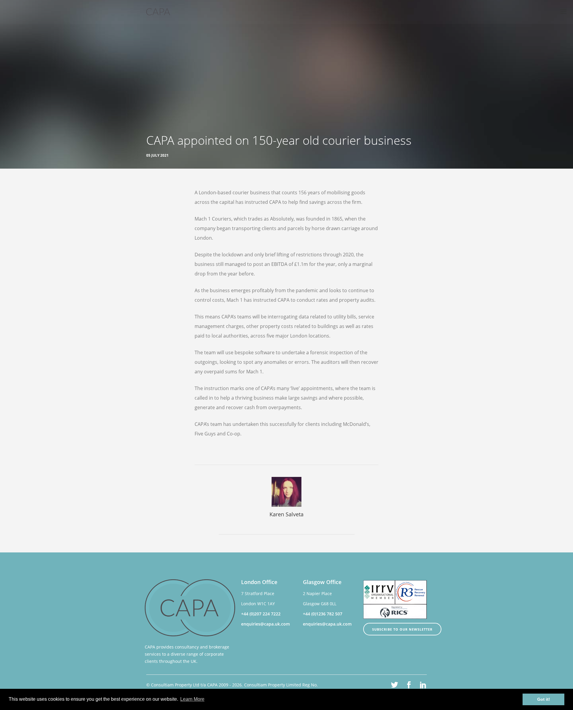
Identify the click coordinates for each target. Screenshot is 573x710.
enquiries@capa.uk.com (265, 624)
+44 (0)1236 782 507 (322, 614)
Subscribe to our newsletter (402, 629)
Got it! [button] (543, 699)
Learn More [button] (192, 699)
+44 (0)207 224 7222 (261, 614)
